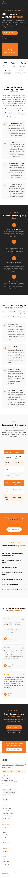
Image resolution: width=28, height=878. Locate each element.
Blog (3, 859)
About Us (5, 851)
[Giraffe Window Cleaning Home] (4, 759)
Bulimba (4, 827)
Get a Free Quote (10, 32)
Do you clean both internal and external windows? (12, 573)
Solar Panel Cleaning (7, 815)
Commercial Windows (7, 810)
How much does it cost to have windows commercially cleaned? (12, 554)
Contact (4, 856)
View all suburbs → (7, 842)
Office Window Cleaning (8, 813)
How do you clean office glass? (10, 567)
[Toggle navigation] (25, 3)
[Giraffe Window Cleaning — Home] (4, 2)
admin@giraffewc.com (8, 778)
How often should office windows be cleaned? (11, 561)
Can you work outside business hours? (12, 579)
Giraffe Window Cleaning (10, 871)
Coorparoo (5, 840)
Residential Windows (7, 808)
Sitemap (18, 875)
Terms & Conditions (7, 861)
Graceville (5, 829)
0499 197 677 (9, 38)
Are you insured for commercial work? (12, 589)
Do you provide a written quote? (10, 584)
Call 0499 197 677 (15, 732)
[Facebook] (3, 799)
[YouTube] (6, 799)
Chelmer (4, 837)
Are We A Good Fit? (7, 854)
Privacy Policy (6, 864)
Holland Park (5, 834)
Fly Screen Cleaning (7, 818)
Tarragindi (5, 832)
